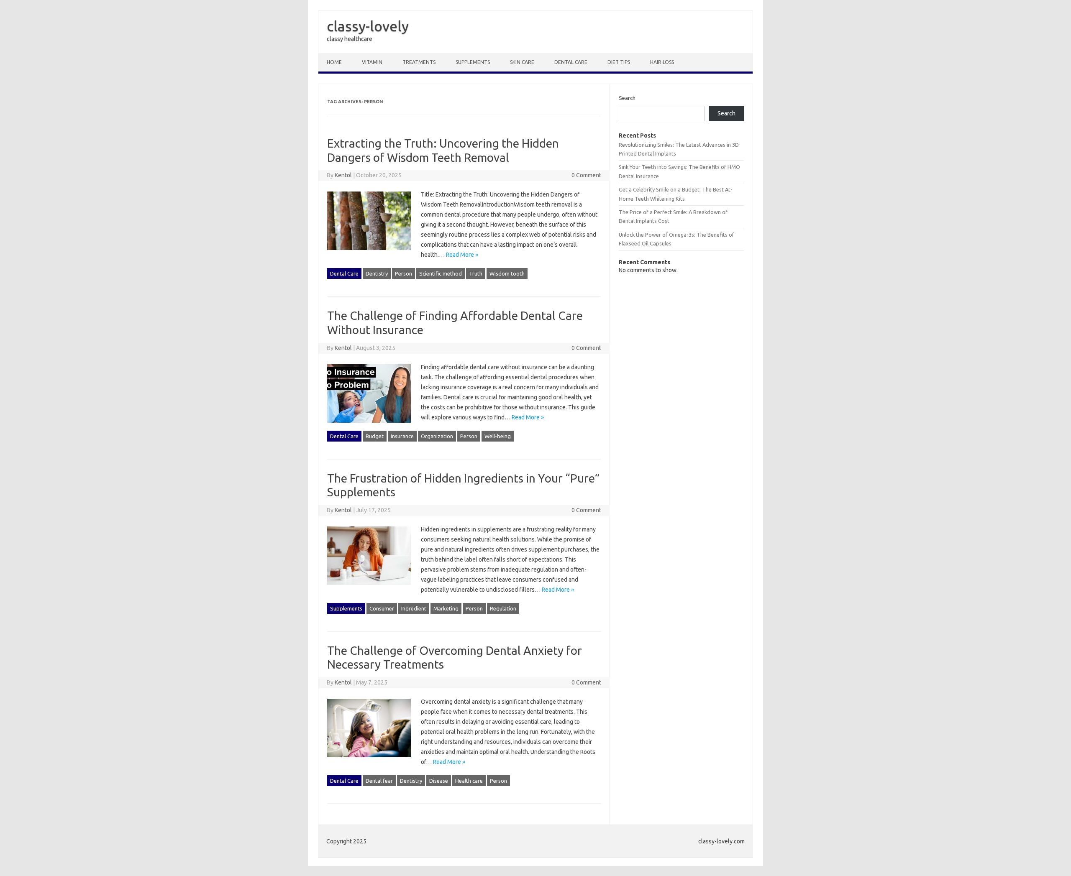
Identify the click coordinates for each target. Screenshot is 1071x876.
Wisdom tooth (507, 273)
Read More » (462, 254)
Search (627, 98)
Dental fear (379, 781)
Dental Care (570, 62)
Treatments (419, 62)
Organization (437, 436)
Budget (375, 436)
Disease (438, 781)
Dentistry (377, 273)
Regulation (503, 608)
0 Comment (586, 175)
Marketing (446, 608)
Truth (475, 273)
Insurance (402, 436)
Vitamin (372, 62)
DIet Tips (618, 62)
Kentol (343, 175)
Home (334, 62)
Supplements (473, 62)
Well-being (497, 436)
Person (403, 273)
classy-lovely (368, 26)
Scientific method (440, 273)
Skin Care (522, 62)
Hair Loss (662, 62)
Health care (469, 781)
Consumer (381, 608)
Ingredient (413, 608)
